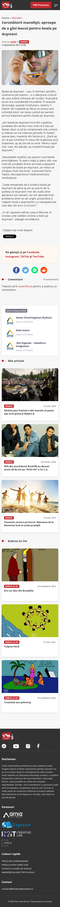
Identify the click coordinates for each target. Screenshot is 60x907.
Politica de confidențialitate (15, 861)
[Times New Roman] (7, 5)
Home (5, 18)
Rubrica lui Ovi (11, 586)
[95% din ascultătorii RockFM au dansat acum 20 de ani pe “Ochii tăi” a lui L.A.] (30, 450)
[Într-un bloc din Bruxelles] (30, 574)
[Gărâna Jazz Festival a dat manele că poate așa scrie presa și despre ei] (30, 394)
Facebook (33, 252)
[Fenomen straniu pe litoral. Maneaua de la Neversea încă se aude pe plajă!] (30, 506)
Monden (17, 18)
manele (10, 236)
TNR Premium (41, 5)
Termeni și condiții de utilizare (17, 868)
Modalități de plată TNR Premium (18, 872)
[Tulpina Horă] (30, 630)
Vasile (13, 41)
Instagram (12, 256)
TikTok (24, 256)
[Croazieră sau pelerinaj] (30, 686)
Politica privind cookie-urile (15, 864)
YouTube (38, 256)
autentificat (25, 286)
